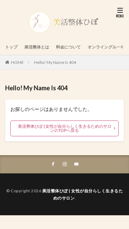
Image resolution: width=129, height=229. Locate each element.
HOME (17, 62)
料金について (68, 46)
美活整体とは (36, 46)
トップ (11, 46)
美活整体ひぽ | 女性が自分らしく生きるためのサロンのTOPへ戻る (64, 128)
